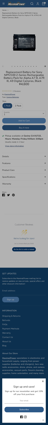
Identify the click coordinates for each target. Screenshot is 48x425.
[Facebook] (21, 417)
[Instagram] (25, 417)
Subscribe (24, 409)
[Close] (42, 381)
